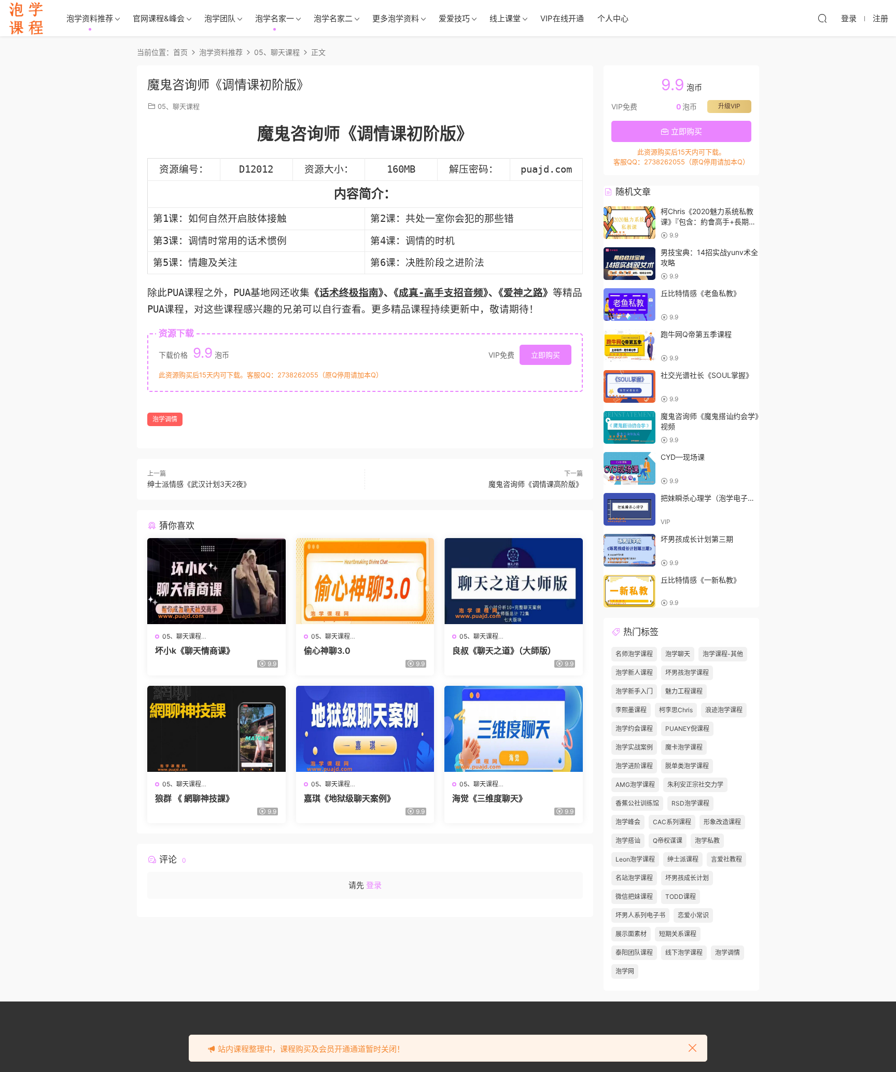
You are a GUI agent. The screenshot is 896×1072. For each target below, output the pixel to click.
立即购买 (545, 354)
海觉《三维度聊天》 (489, 798)
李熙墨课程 (631, 710)
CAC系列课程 (672, 822)
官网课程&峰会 (159, 18)
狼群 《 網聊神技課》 (194, 798)
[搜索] (822, 18)
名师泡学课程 (634, 654)
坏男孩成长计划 (687, 878)
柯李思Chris (676, 710)
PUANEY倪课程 (687, 728)
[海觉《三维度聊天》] (513, 729)
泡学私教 (707, 840)
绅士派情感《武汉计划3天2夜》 (198, 483)
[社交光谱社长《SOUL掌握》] (629, 386)
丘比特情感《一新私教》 (700, 579)
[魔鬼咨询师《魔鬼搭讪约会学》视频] (629, 427)
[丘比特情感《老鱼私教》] (629, 304)
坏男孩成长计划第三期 (697, 538)
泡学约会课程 (634, 728)
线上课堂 (505, 18)
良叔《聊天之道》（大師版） (504, 650)
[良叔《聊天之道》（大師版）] (513, 581)
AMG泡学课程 (635, 784)
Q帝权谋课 (667, 840)
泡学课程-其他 (723, 654)
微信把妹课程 (634, 896)
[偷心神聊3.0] (365, 581)
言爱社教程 (726, 859)
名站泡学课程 (634, 878)
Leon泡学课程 (635, 859)
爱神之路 (523, 292)
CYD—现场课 (683, 457)
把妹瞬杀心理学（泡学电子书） (711, 497)
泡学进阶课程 (634, 766)
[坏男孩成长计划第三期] (629, 550)
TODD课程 (680, 896)
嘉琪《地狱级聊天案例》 (349, 798)
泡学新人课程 (634, 672)
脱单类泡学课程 (687, 766)
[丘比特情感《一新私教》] (629, 591)
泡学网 (624, 971)
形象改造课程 (722, 822)
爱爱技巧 (454, 18)
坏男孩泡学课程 (687, 672)
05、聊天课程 (179, 106)
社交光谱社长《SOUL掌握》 (707, 375)
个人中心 (612, 18)
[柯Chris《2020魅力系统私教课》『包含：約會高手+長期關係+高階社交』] (629, 222)
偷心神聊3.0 (327, 650)
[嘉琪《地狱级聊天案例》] (365, 729)
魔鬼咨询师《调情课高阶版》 (535, 483)
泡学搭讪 (627, 840)
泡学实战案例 (634, 747)
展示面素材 (631, 934)
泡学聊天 (677, 654)
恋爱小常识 (693, 915)
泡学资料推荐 (89, 18)
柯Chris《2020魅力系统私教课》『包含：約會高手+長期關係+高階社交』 (708, 221)
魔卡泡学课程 (684, 747)
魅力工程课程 (684, 691)
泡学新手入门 (634, 691)
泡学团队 (219, 18)
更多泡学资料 (395, 18)
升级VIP (729, 106)
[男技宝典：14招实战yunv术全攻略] (629, 263)
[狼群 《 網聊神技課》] (216, 729)
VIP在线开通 (562, 18)
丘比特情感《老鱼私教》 (700, 293)
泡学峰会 (627, 822)
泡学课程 (26, 18)
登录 (374, 885)
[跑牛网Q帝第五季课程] (629, 345)
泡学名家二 (333, 18)
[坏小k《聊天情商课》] (216, 581)
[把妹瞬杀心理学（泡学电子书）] (629, 509)
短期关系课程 (677, 934)
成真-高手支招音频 (441, 292)
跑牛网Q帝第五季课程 (696, 334)
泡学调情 (164, 419)
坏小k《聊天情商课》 (194, 650)
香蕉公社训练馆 (637, 803)
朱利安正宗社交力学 (695, 784)
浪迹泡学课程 (724, 710)
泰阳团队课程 (634, 952)
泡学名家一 (274, 18)
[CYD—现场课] (629, 468)
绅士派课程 (682, 859)
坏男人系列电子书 (640, 915)
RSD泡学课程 (690, 803)
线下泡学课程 (684, 952)
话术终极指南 (349, 292)
